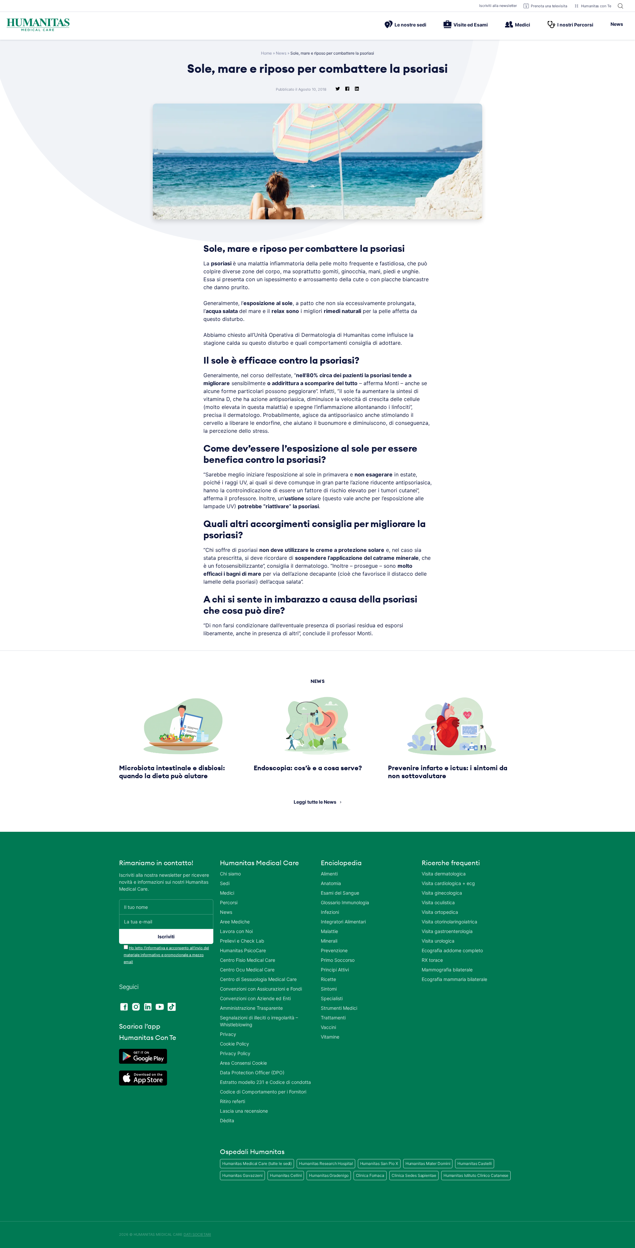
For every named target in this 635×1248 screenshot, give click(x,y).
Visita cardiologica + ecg (448, 883)
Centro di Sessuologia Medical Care (258, 979)
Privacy (228, 1034)
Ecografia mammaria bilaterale (454, 979)
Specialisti (332, 998)
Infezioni (330, 912)
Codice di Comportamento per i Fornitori (263, 1091)
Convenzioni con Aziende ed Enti (255, 998)
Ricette (328, 979)
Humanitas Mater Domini (427, 1163)
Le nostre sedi (410, 24)
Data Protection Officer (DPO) (252, 1072)
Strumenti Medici (339, 1008)
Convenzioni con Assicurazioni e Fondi (261, 989)
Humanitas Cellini (286, 1175)
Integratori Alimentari (343, 921)
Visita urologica (438, 941)
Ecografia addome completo (452, 950)
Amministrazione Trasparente (251, 1008)
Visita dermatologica (444, 873)
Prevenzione (334, 950)
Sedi (225, 883)
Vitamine (330, 1037)
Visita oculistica (438, 902)
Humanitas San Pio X (379, 1163)
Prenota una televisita (549, 6)
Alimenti (329, 873)
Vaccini (328, 1027)
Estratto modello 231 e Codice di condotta (265, 1082)
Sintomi (329, 989)
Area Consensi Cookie (243, 1063)
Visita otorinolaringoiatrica (449, 921)
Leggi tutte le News (315, 802)
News (617, 24)
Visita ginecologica (442, 893)
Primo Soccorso (338, 960)
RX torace (432, 960)
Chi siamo (230, 873)
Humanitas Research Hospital (326, 1163)
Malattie (329, 931)
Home (266, 53)
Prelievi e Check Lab (242, 941)
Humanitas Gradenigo (328, 1175)
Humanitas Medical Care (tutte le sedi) (257, 1163)
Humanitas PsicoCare (243, 950)
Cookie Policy (234, 1044)
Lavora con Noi (236, 931)
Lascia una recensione (244, 1111)
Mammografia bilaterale (447, 969)
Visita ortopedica (440, 912)
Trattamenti (333, 1017)
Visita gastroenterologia (447, 931)
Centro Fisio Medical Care (247, 960)
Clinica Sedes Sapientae (414, 1175)
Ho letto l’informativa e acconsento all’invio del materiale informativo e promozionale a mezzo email (166, 955)
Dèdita (227, 1120)
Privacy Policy (235, 1053)
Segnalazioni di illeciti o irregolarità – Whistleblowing (259, 1021)
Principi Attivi (335, 969)
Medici (522, 24)
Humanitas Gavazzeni (242, 1175)
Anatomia (331, 883)
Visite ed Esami (470, 24)
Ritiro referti (232, 1101)
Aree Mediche (235, 921)
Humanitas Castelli (474, 1163)
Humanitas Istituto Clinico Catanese (476, 1175)
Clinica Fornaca (370, 1175)
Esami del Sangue (340, 893)
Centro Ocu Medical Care (247, 969)
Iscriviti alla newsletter (498, 5)
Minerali (329, 941)
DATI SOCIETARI (197, 1234)
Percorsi (228, 902)
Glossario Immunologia (345, 902)
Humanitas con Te (596, 6)
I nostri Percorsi (575, 24)
